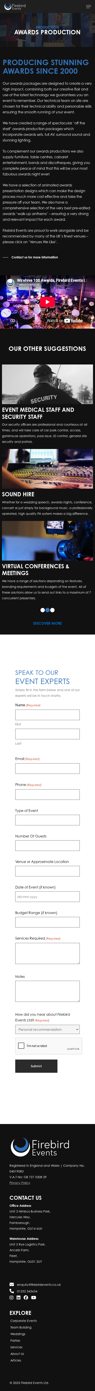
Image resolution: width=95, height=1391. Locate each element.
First (18, 724)
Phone (28, 784)
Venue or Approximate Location (42, 861)
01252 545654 (26, 1291)
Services (16, 1347)
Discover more (47, 623)
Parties (15, 1340)
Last (18, 743)
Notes (20, 976)
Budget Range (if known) (36, 913)
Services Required (38, 938)
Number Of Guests (30, 836)
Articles (15, 1360)
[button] (88, 6)
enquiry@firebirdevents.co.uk (38, 1284)
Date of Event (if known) (35, 887)
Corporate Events (23, 1321)
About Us (17, 1354)
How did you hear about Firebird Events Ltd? (42, 1017)
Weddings (17, 1334)
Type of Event (26, 810)
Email (27, 758)
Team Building (20, 1327)
